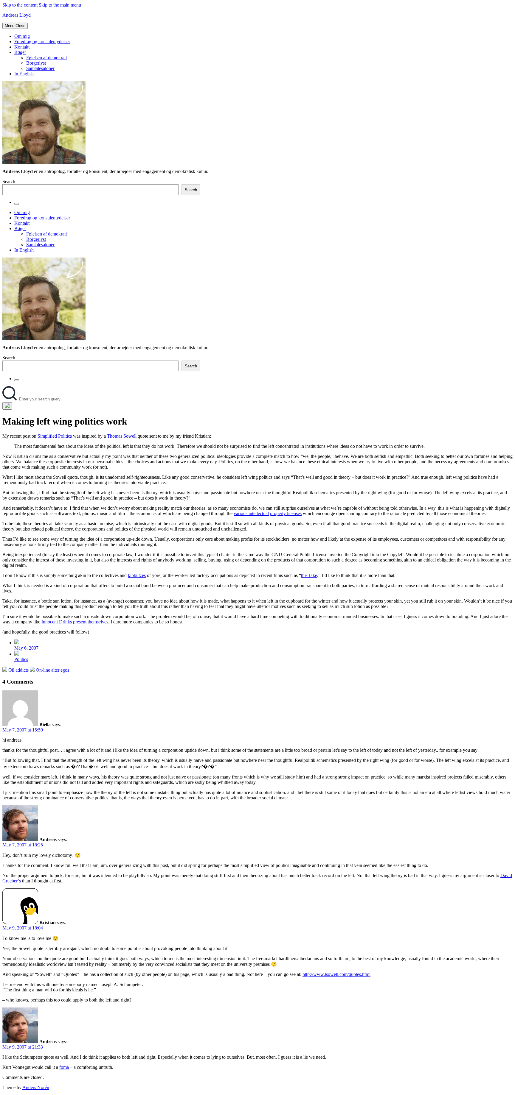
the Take (309, 575)
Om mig (22, 36)
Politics (21, 659)
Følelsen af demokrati (46, 57)
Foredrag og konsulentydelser (42, 41)
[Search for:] (10, 398)
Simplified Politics (55, 436)
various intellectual (251, 513)
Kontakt (22, 46)
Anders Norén (35, 1087)
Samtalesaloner (40, 68)
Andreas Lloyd (16, 15)
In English (24, 73)
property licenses (286, 513)
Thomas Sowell (121, 436)
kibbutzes (137, 575)
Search (8, 181)
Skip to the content (20, 4)
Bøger (20, 52)
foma (64, 1067)
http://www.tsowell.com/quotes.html (336, 974)
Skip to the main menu (60, 4)
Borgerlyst (36, 62)
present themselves (90, 621)
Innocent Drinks (56, 621)
